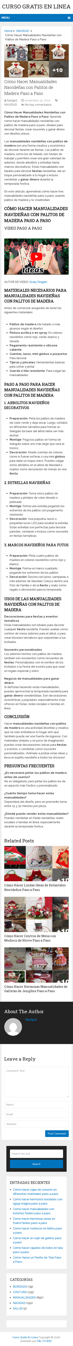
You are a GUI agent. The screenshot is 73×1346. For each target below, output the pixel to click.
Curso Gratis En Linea (36, 6)
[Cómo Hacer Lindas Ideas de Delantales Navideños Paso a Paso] (36, 863)
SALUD (18, 1308)
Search (36, 1164)
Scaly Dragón (38, 282)
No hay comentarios (38, 104)
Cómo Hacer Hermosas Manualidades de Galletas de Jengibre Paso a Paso (36, 988)
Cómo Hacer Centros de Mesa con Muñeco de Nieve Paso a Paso (30, 938)
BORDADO (20, 1286)
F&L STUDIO (44, 1341)
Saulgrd (12, 100)
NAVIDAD (10, 104)
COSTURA (20, 1292)
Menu (5, 17)
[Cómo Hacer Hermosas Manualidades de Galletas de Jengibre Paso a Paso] (36, 965)
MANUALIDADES (24, 1297)
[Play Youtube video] (36, 256)
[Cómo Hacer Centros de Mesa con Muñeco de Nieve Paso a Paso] (36, 914)
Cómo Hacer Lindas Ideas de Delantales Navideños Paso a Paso (35, 887)
